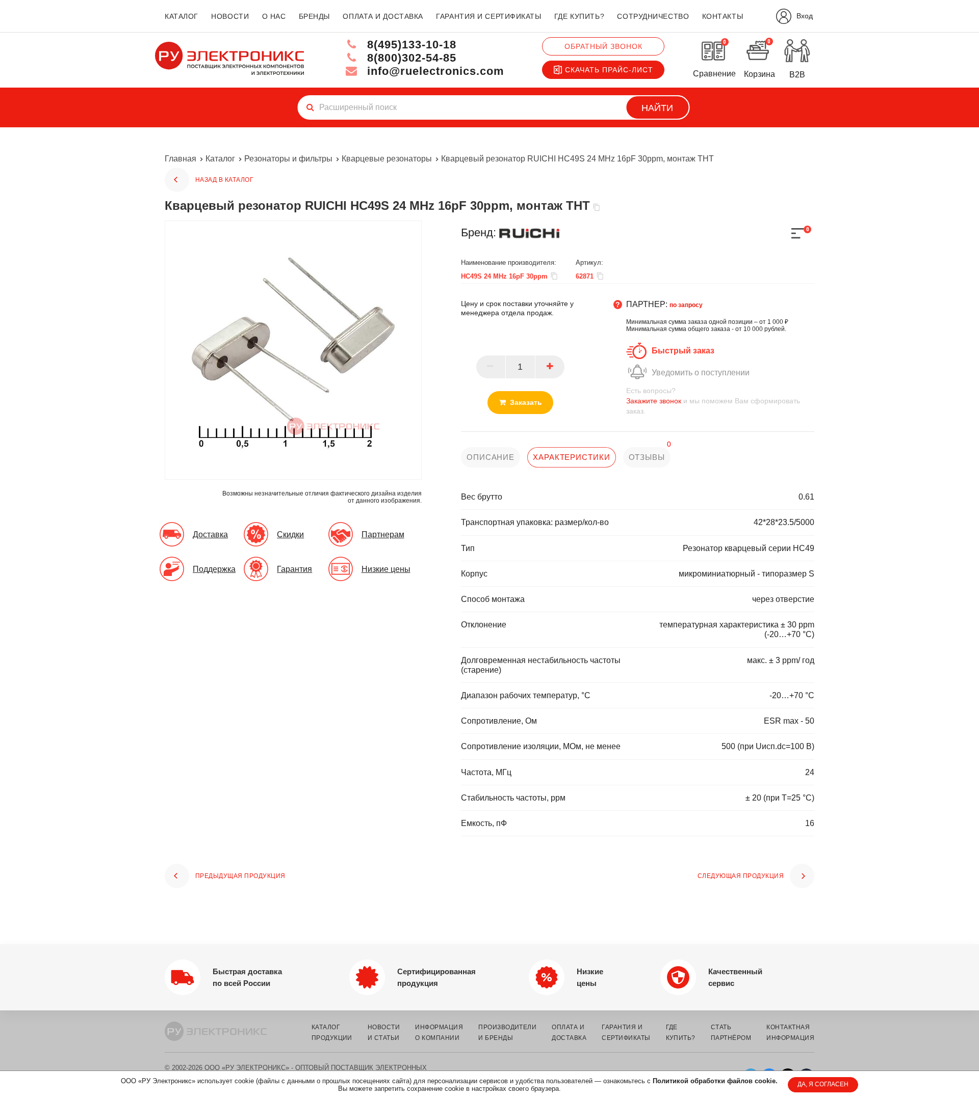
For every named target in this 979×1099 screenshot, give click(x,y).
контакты (722, 16)
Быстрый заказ (683, 350)
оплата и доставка (383, 16)
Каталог (220, 158)
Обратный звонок (603, 46)
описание (490, 457)
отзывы (647, 457)
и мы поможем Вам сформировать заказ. (713, 401)
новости (230, 16)
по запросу (686, 305)
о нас (274, 16)
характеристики (571, 457)
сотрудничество (653, 16)
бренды (314, 16)
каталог (181, 16)
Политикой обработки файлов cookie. (715, 1081)
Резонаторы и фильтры (288, 158)
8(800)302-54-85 (410, 57)
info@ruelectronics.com (434, 71)
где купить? (579, 16)
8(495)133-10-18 (410, 44)
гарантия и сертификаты (488, 16)
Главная (180, 158)
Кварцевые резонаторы (387, 158)
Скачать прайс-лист (609, 70)
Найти (657, 108)
